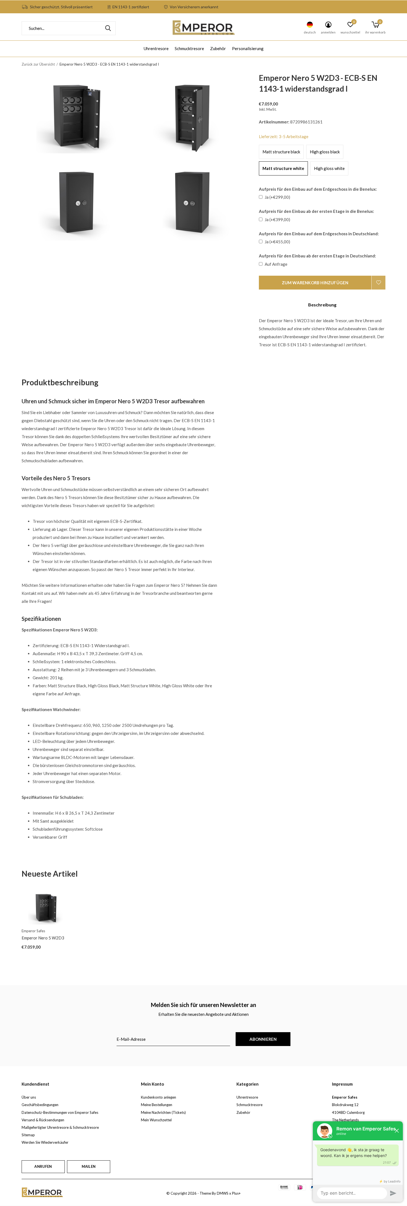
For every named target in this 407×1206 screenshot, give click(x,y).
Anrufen (43, 1166)
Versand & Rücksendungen (43, 1120)
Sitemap (28, 1135)
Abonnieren (263, 1039)
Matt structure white (283, 168)
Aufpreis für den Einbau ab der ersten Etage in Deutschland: (317, 255)
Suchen (108, 28)
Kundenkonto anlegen (158, 1097)
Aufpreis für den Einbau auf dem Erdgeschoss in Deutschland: (319, 233)
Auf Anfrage (276, 264)
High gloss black (325, 151)
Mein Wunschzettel (156, 1120)
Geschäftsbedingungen (40, 1104)
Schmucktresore (189, 48)
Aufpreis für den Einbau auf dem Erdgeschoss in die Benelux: (318, 189)
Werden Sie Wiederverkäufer (45, 1142)
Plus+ (236, 1193)
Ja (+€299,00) (277, 197)
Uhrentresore (156, 48)
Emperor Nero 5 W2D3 (43, 937)
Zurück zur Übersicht (38, 64)
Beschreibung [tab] (322, 304)
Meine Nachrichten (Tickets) (163, 1112)
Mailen (89, 1166)
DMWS (222, 1193)
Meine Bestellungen (156, 1104)
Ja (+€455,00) (277, 241)
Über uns (29, 1097)
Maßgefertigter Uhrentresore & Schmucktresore (60, 1127)
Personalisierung (248, 48)
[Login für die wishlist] (378, 283)
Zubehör (218, 48)
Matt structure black (281, 151)
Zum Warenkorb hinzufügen (315, 282)
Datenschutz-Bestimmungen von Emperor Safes (60, 1112)
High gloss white (329, 168)
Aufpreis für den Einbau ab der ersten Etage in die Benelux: (316, 211)
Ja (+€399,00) (277, 219)
